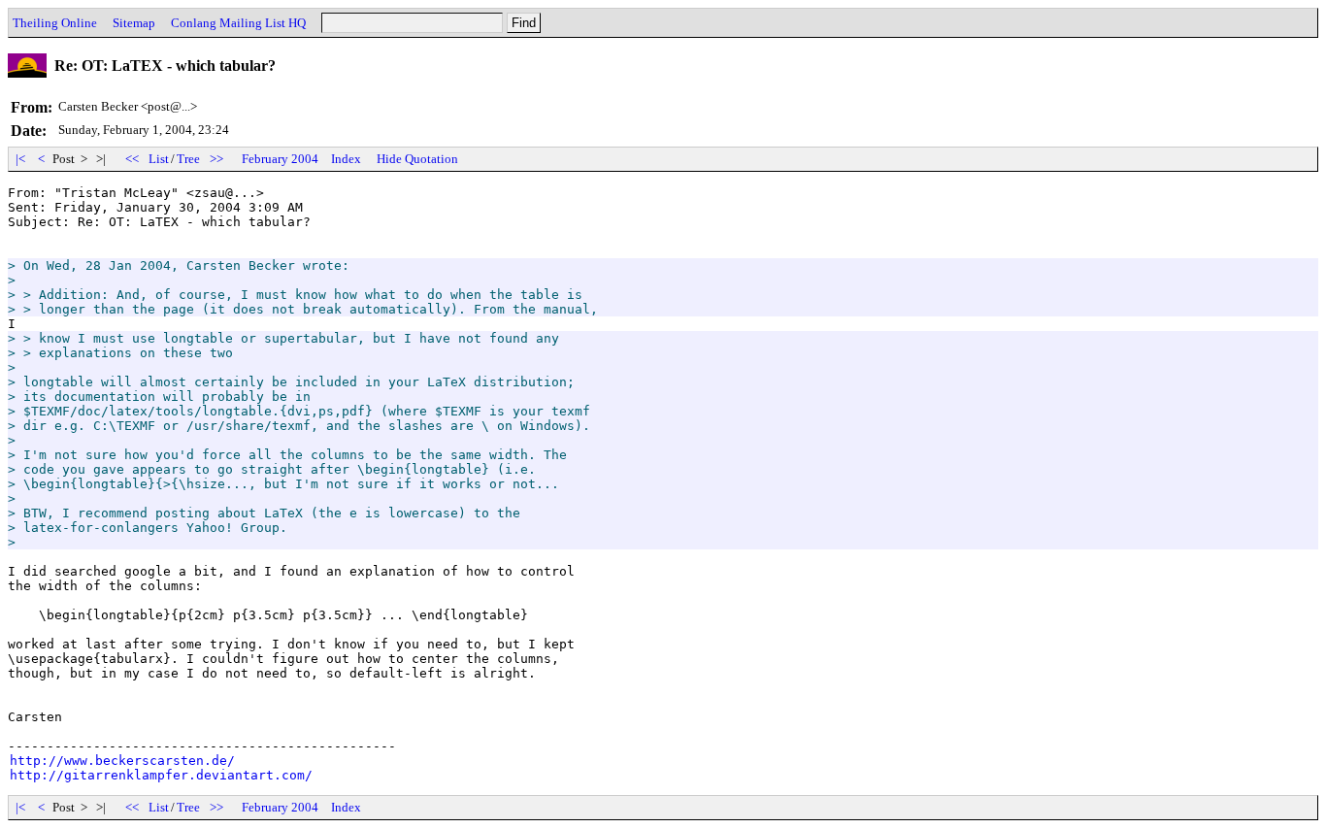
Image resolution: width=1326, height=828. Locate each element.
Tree (188, 158)
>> (216, 158)
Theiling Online (55, 23)
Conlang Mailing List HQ (238, 23)
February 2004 (280, 158)
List (159, 158)
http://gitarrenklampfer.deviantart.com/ (161, 775)
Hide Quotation (417, 158)
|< (20, 158)
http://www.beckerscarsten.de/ (122, 760)
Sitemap (134, 23)
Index (346, 158)
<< (132, 158)
